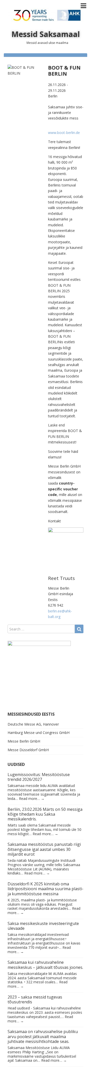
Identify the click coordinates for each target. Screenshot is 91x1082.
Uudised (16, 764)
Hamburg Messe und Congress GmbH (39, 732)
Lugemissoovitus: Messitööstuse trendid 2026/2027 (39, 777)
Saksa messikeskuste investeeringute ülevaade (43, 926)
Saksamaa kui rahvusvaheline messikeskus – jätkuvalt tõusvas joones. (45, 964)
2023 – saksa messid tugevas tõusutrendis (35, 999)
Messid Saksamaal (45, 34)
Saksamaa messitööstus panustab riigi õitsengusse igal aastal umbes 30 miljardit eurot (44, 849)
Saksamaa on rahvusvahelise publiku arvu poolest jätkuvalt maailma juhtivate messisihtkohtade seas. (43, 1036)
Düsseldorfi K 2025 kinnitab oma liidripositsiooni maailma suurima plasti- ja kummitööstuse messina (45, 888)
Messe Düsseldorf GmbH (28, 749)
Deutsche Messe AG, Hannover (33, 724)
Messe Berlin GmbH (24, 741)
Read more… (31, 798)
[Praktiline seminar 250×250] (39, 672)
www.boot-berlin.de (64, 132)
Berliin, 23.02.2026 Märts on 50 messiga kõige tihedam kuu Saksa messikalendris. (45, 814)
